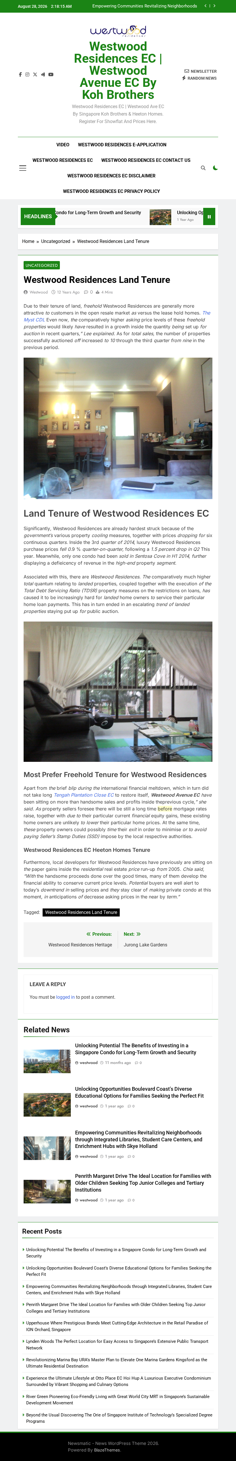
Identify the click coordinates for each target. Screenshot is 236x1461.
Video (62, 144)
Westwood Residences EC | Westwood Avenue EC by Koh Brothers (118, 70)
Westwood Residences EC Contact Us (146, 160)
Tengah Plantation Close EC (84, 795)
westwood (39, 292)
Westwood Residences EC (63, 160)
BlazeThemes (107, 1449)
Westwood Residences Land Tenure (81, 912)
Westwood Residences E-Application (122, 144)
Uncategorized (42, 265)
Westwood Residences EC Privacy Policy (111, 191)
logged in (65, 997)
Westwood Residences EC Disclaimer (111, 176)
